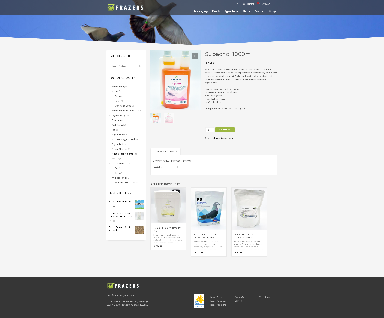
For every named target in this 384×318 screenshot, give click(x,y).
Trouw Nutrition (119, 163)
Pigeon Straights (120, 148)
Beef (117, 91)
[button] (195, 56)
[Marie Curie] (199, 301)
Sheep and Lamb (123, 105)
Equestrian (117, 120)
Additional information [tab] (165, 151)
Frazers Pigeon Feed (125, 139)
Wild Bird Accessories (125, 182)
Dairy (117, 96)
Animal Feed (118, 86)
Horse (118, 100)
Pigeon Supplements (122, 153)
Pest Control (118, 124)
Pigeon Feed (118, 134)
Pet (113, 129)
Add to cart (225, 130)
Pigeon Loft (117, 144)
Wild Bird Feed (119, 177)
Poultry (115, 158)
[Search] (140, 66)
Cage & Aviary (118, 115)
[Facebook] (275, 4)
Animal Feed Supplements (124, 110)
